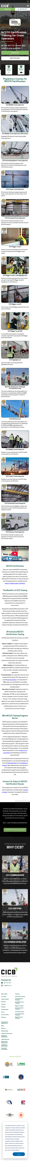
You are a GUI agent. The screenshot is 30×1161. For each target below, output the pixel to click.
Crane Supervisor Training (19, 1014)
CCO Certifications (20, 996)
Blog (2, 1025)
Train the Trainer (19, 1011)
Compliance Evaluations (4, 1046)
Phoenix (3, 1007)
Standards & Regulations (4, 1023)
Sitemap (3, 1017)
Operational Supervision (4, 1042)
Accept (19, 1154)
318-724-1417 (15, 58)
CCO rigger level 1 (12, 763)
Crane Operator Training (19, 999)
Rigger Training (19, 1005)
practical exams (12, 679)
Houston (3, 1001)
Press (2, 1012)
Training (3, 27)
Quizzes (3, 1028)
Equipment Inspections (4, 1036)
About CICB (4, 994)
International (4, 1009)
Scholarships (4, 1031)
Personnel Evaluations (4, 1049)
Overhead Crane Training (19, 1003)
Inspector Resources (6, 1033)
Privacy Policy (5, 1014)
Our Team (3, 996)
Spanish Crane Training (19, 1018)
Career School (5, 999)
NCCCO (8, 27)
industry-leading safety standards (15, 583)
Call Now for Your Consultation (15, 830)
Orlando (3, 1004)
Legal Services (5, 1039)
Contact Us (7, 9)
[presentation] (2, 70)
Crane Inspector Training (19, 1009)
